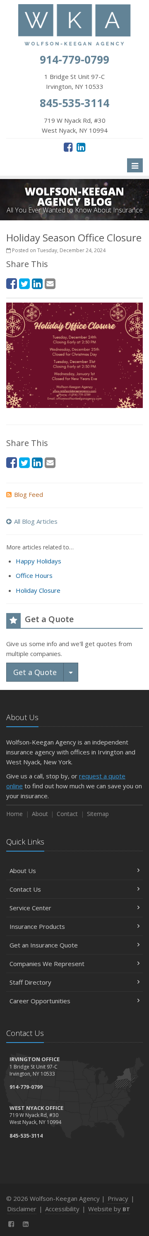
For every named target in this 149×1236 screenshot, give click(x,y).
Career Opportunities (40, 1001)
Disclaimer (21, 1209)
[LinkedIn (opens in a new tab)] (81, 147)
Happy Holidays (38, 561)
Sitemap (98, 814)
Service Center (30, 908)
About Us (23, 870)
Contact (67, 814)
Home (14, 814)
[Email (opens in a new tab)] (50, 283)
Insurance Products (37, 926)
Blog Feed (28, 494)
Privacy (118, 1198)
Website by (109, 1209)
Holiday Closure (38, 590)
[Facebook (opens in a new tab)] (68, 147)
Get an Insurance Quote (44, 945)
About (40, 814)
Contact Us (25, 889)
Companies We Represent (47, 963)
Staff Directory (30, 982)
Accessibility (62, 1209)
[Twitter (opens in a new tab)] (24, 283)
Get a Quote (35, 672)
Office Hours (34, 575)
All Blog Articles (36, 521)
